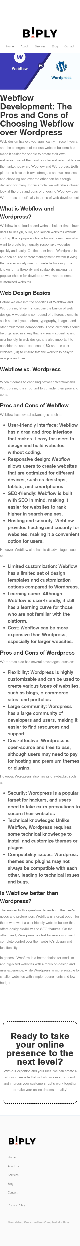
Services (40, 46)
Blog (55, 46)
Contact (69, 46)
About (24, 46)
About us (13, 1166)
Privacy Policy (16, 1205)
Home (10, 46)
